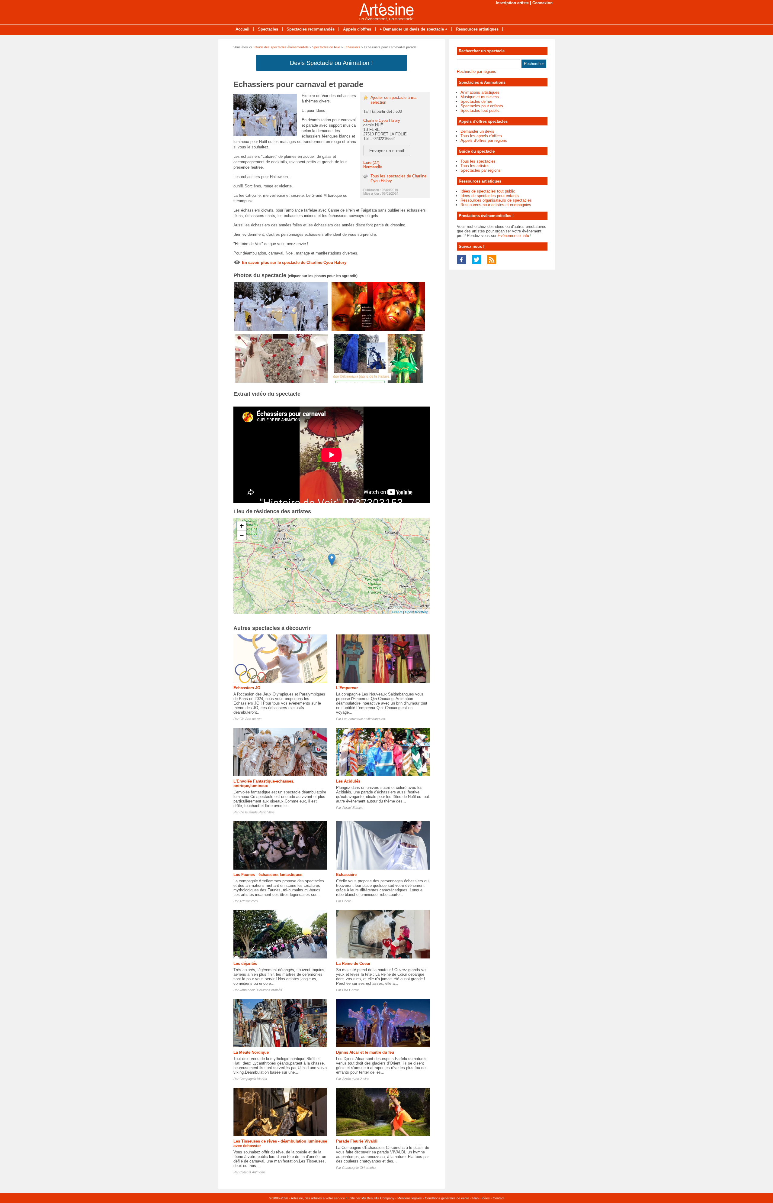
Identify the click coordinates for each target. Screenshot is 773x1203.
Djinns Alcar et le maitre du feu (365, 1052)
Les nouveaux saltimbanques (363, 719)
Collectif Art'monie (252, 1172)
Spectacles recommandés (311, 29)
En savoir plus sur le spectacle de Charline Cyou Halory (294, 262)
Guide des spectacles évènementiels (282, 47)
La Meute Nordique (251, 1052)
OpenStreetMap (416, 611)
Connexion (542, 3)
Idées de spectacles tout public (487, 191)
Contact (498, 1198)
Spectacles (268, 29)
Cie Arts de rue (250, 719)
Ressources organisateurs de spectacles (496, 200)
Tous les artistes (474, 166)
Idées (486, 1198)
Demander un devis (477, 131)
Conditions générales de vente (447, 1198)
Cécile (346, 901)
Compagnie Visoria (253, 1079)
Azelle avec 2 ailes (355, 1079)
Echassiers (352, 47)
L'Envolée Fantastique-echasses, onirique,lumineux (263, 783)
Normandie (372, 167)
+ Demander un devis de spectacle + (413, 29)
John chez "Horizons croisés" (261, 990)
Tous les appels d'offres (481, 136)
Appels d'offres (357, 29)
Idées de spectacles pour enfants (489, 195)
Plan (475, 1198)
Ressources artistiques (477, 29)
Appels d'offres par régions (483, 140)
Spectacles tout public (479, 110)
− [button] (242, 535)
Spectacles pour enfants (481, 106)
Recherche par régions (476, 71)
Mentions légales (409, 1198)
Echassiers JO (246, 688)
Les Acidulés (348, 781)
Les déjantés (245, 963)
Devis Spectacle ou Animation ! (331, 63)
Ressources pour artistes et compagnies (495, 205)
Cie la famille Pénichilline (256, 812)
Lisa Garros (351, 990)
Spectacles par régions (480, 170)
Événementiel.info (513, 235)
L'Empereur (347, 688)
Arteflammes (248, 901)
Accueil (242, 29)
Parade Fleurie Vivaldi (356, 1141)
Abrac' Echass (353, 807)
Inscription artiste (512, 3)
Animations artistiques (479, 92)
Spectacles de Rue (326, 47)
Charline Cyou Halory (381, 120)
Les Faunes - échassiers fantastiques (267, 874)
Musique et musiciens (479, 97)
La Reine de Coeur (353, 963)
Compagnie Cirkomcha (359, 1167)
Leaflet (397, 611)
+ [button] (242, 526)
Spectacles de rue (476, 101)
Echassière (346, 874)
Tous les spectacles (478, 161)
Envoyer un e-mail (386, 150)
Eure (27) (371, 162)
